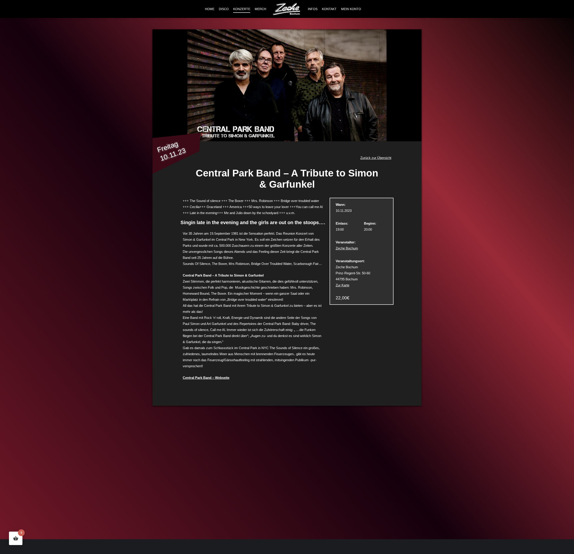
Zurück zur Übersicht (375, 158)
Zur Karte (342, 285)
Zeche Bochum (347, 248)
